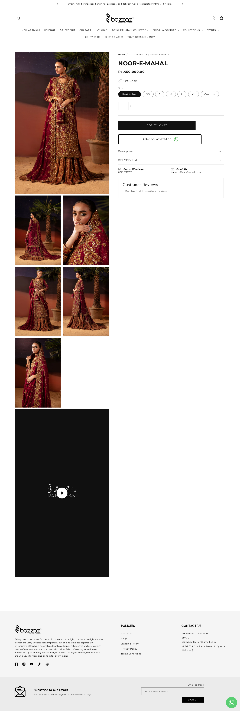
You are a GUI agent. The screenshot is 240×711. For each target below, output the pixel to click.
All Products (138, 54)
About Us (126, 633)
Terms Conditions (131, 653)
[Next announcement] (182, 4)
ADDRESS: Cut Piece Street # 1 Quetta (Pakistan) (203, 648)
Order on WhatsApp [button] (157, 139)
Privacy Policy (129, 648)
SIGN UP (193, 700)
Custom (209, 94)
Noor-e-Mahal (160, 54)
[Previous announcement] (57, 4)
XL (193, 94)
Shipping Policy (130, 643)
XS (148, 94)
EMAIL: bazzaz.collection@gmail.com (198, 640)
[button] (18, 18)
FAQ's (124, 638)
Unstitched (129, 94)
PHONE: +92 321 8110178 (195, 633)
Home (121, 54)
